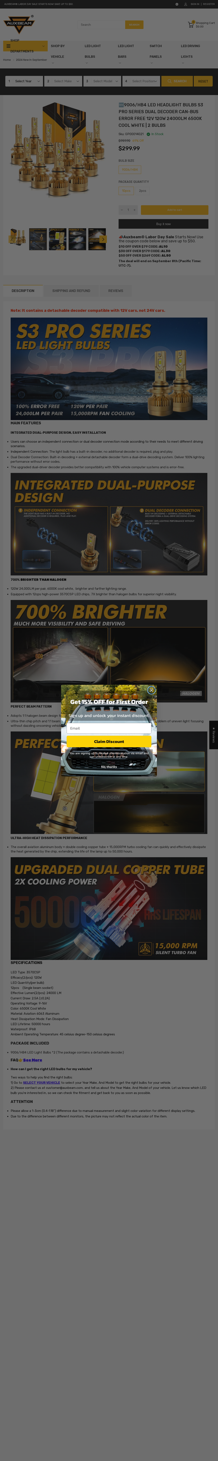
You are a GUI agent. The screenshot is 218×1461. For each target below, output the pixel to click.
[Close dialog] (151, 690)
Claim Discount (109, 741)
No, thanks (109, 766)
